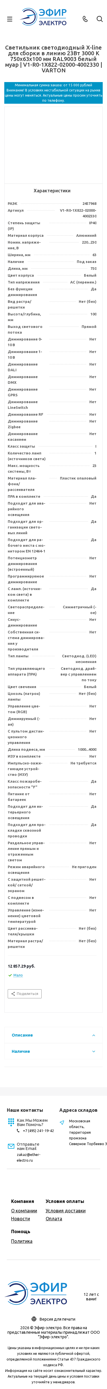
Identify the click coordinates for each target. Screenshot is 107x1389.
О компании (24, 1210)
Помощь (20, 1231)
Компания (22, 1201)
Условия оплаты (65, 1201)
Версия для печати (57, 1319)
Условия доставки (66, 1210)
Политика (22, 1241)
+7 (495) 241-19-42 (38, 1131)
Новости (20, 1218)
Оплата (54, 1218)
